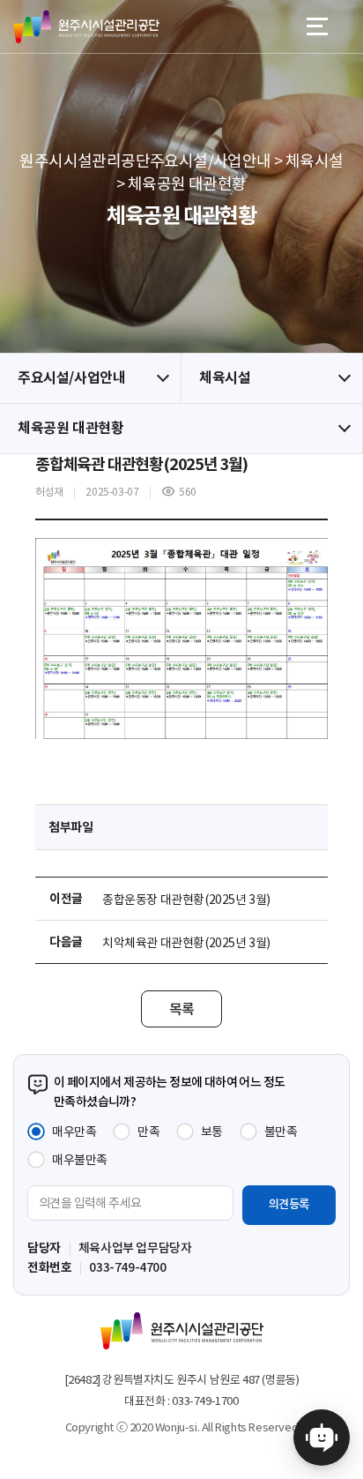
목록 (182, 1009)
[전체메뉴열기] (317, 26)
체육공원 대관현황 (70, 428)
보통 (212, 1131)
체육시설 (224, 378)
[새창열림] (321, 1437)
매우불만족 (79, 1160)
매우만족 (74, 1131)
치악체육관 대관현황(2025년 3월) (186, 943)
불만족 (281, 1131)
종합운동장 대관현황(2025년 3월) (186, 900)
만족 (148, 1131)
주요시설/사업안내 (71, 378)
